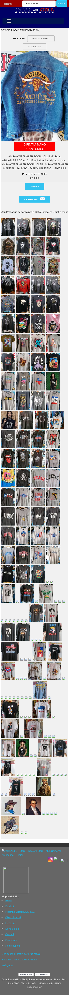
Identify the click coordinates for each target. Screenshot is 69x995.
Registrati (7, 3)
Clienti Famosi (13, 917)
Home (8, 900)
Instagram (7, 965)
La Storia (10, 923)
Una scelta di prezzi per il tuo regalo (21, 953)
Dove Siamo (12, 928)
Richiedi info (32, 200)
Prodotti (9, 906)
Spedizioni (11, 940)
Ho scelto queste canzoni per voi (19, 959)
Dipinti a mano (40, 39)
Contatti (9, 934)
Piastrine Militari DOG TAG (20, 911)
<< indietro (34, 47)
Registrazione (12, 945)
